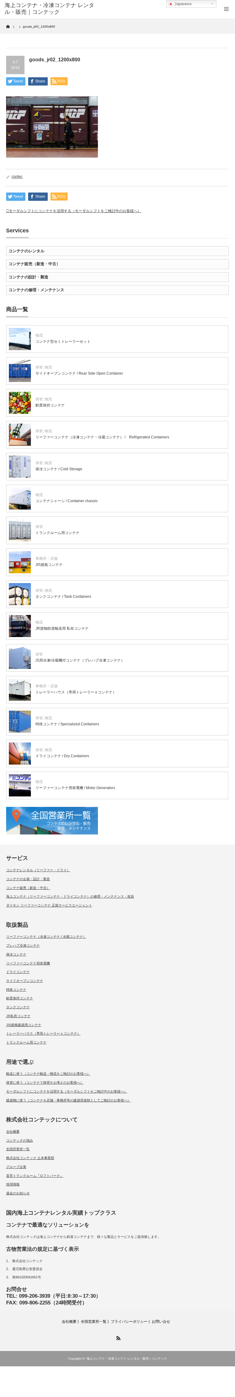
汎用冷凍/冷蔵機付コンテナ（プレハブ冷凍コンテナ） (80, 660)
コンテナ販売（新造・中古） (34, 263)
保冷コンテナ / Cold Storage (58, 469)
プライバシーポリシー (129, 1321)
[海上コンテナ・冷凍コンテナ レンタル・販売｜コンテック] (52, 8)
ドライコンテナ (18, 972)
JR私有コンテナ (18, 1016)
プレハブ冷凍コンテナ (23, 945)
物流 (39, 335)
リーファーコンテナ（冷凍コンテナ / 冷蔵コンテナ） (46, 936)
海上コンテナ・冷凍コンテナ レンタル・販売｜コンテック (127, 1358)
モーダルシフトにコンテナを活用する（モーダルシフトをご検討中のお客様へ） (75, 211)
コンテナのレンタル (26, 251)
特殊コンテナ (16, 989)
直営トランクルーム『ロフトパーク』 (34, 1176)
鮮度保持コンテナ (50, 405)
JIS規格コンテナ (49, 565)
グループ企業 (16, 1167)
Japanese (182, 4)
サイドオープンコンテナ (24, 981)
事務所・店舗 (46, 558)
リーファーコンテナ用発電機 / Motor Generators (75, 788)
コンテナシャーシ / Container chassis (66, 501)
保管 (39, 367)
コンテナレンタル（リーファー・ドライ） (38, 870)
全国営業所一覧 (18, 1149)
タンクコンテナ (18, 1007)
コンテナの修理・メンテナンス (36, 290)
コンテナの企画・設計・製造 (28, 879)
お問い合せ (161, 1321)
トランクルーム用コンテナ (57, 533)
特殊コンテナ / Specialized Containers (67, 724)
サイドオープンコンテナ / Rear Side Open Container (79, 373)
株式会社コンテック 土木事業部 (30, 1158)
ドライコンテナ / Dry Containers (62, 756)
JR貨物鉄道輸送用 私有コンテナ (62, 628)
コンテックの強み (19, 1140)
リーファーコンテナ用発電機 (28, 963)
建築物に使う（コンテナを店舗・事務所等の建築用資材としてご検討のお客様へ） (68, 1100)
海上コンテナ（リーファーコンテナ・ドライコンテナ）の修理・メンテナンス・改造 (70, 896)
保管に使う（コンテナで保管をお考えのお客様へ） (45, 1082)
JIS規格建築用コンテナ (23, 1025)
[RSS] (117, 1337)
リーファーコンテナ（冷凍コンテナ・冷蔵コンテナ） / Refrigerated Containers (102, 437)
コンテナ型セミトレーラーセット (63, 341)
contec (17, 176)
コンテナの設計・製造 (28, 277)
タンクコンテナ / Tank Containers (63, 596)
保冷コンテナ (16, 954)
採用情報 (13, 1184)
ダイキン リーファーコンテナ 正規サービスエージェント (49, 905)
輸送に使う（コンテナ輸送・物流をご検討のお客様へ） (48, 1073)
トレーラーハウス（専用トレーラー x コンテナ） (75, 692)
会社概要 (13, 1131)
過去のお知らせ (18, 1193)
